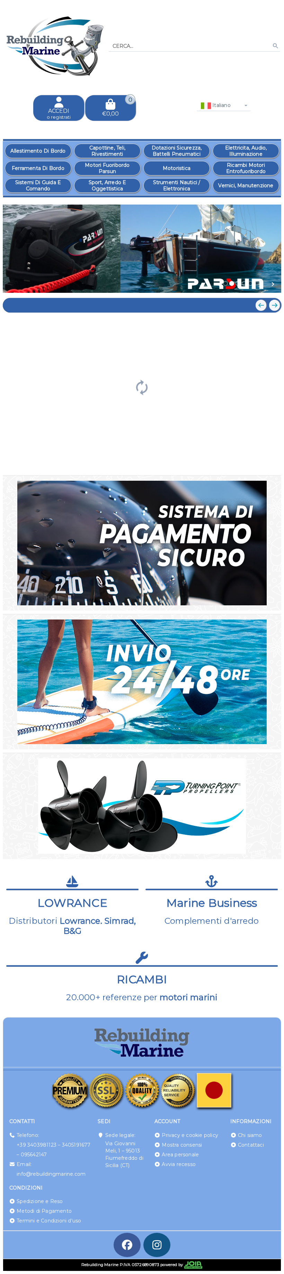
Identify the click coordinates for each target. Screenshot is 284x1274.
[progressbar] (142, 386)
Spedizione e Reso (40, 1201)
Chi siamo (250, 1135)
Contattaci (251, 1145)
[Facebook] (127, 1245)
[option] (38, 151)
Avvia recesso (179, 1164)
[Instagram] (156, 1245)
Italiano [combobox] (221, 105)
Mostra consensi (182, 1145)
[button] (260, 284)
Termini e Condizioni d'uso (49, 1221)
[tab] (225, 283)
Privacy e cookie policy (190, 1135)
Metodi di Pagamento (44, 1211)
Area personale (180, 1154)
